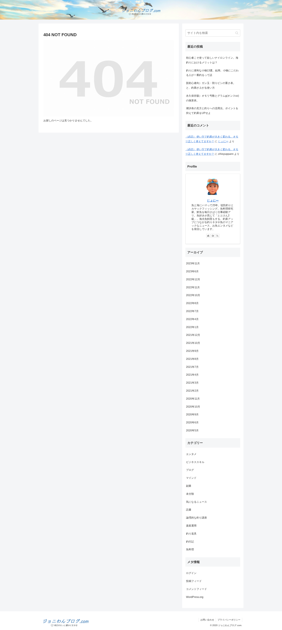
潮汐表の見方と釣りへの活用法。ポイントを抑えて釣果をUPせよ (212, 110)
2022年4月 (192, 319)
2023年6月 (192, 271)
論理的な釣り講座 (196, 517)
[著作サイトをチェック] (208, 236)
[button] (237, 33)
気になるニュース (196, 501)
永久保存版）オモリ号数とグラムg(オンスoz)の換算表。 (212, 98)
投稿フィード (194, 581)
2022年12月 (193, 279)
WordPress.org (194, 597)
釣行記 (190, 541)
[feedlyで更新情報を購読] (213, 236)
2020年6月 (192, 422)
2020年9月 (192, 414)
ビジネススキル (195, 462)
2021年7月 (192, 367)
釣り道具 (191, 533)
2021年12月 (193, 335)
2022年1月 (192, 327)
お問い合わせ (207, 619)
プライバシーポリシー (229, 619)
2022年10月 (193, 295)
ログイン (191, 573)
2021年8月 (192, 359)
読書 (188, 509)
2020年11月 (193, 398)
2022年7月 (192, 311)
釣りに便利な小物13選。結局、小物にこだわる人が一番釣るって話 (212, 73)
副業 (188, 486)
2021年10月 (193, 343)
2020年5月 (192, 430)
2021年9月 (192, 351)
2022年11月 (193, 287)
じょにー (223, 141)
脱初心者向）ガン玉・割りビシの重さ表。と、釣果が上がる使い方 (211, 85)
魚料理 (190, 549)
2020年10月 (193, 406)
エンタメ (191, 454)
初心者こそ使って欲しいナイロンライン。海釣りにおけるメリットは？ (212, 60)
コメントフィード (196, 589)
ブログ (190, 470)
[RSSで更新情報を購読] (217, 236)
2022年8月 (192, 303)
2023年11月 (193, 263)
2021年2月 (192, 390)
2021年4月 (192, 375)
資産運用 (191, 525)
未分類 (190, 493)
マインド (191, 478)
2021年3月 (192, 382)
